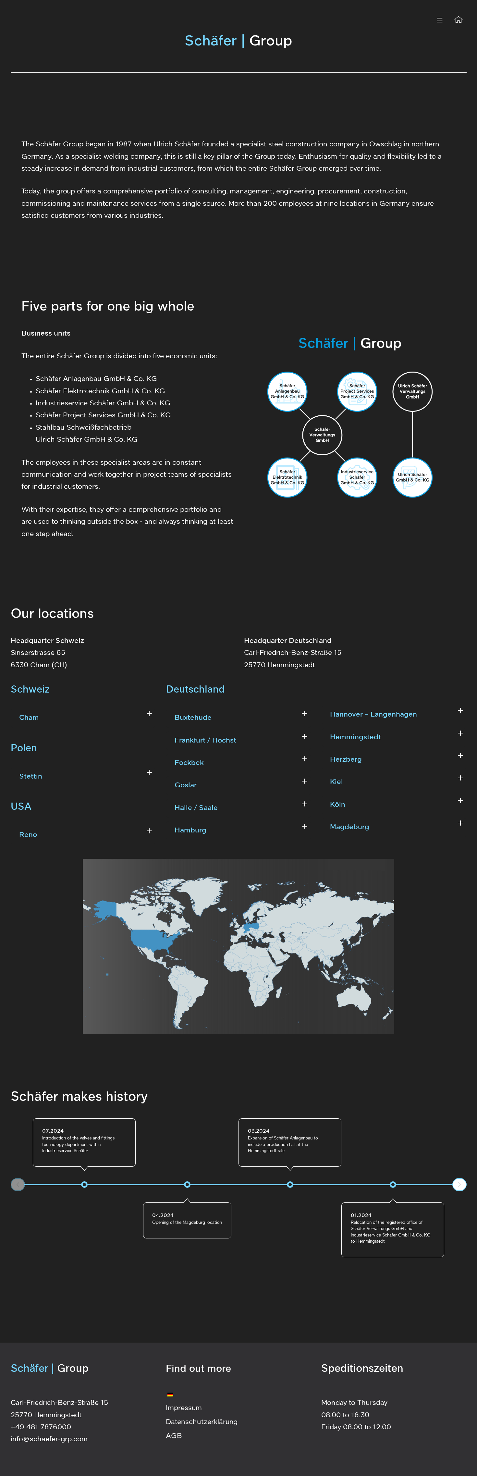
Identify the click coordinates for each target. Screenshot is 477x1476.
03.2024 (258, 1131)
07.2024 (53, 1131)
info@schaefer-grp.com (49, 1439)
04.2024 (163, 1215)
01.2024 (361, 1215)
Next (459, 1184)
